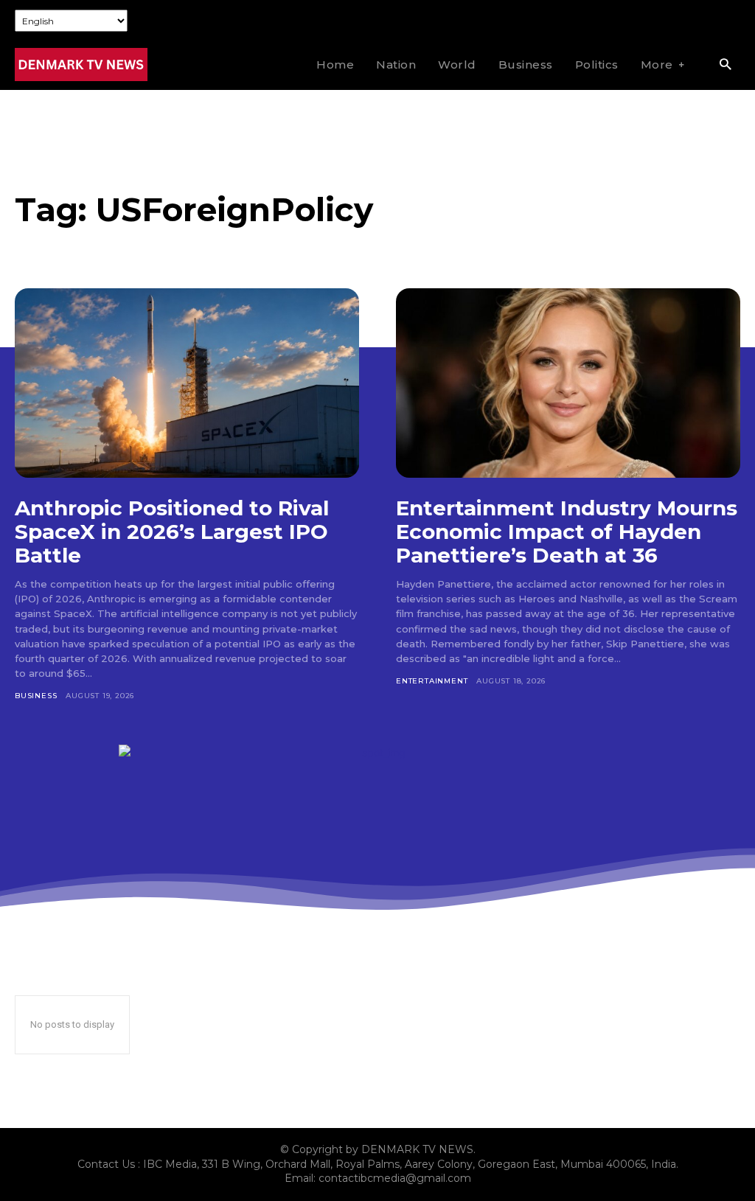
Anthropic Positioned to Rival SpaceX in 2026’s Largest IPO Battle (172, 531)
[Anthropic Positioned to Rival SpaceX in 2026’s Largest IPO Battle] (187, 383)
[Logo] (81, 64)
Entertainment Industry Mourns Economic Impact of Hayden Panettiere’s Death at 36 (566, 531)
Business (36, 695)
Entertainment (431, 681)
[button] (725, 65)
